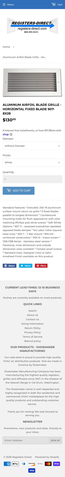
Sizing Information (32, 323)
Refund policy (32, 341)
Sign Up (55, 440)
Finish (7, 155)
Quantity (8, 172)
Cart (59, 4)
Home (6, 46)
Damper (8, 138)
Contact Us (32, 319)
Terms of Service (32, 336)
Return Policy (32, 328)
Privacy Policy (32, 332)
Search (33, 310)
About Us (32, 315)
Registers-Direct (22, 457)
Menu (10, 4)
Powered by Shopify (47, 457)
